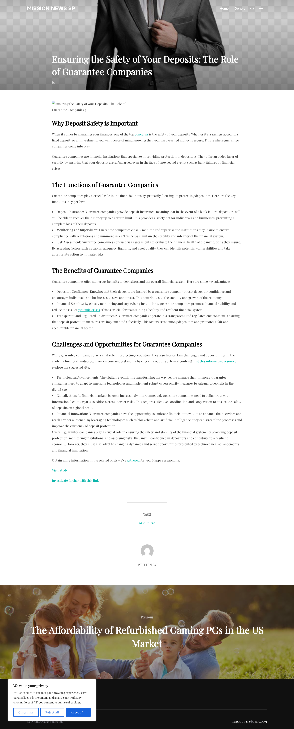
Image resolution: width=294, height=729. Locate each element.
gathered (133, 460)
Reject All (52, 712)
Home (224, 8)
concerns (141, 134)
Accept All (78, 712)
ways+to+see (147, 523)
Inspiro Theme (241, 721)
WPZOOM (261, 721)
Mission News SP (51, 8)
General (240, 8)
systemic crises (89, 310)
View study (60, 470)
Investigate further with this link (75, 480)
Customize (26, 712)
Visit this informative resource (214, 361)
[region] (52, 700)
